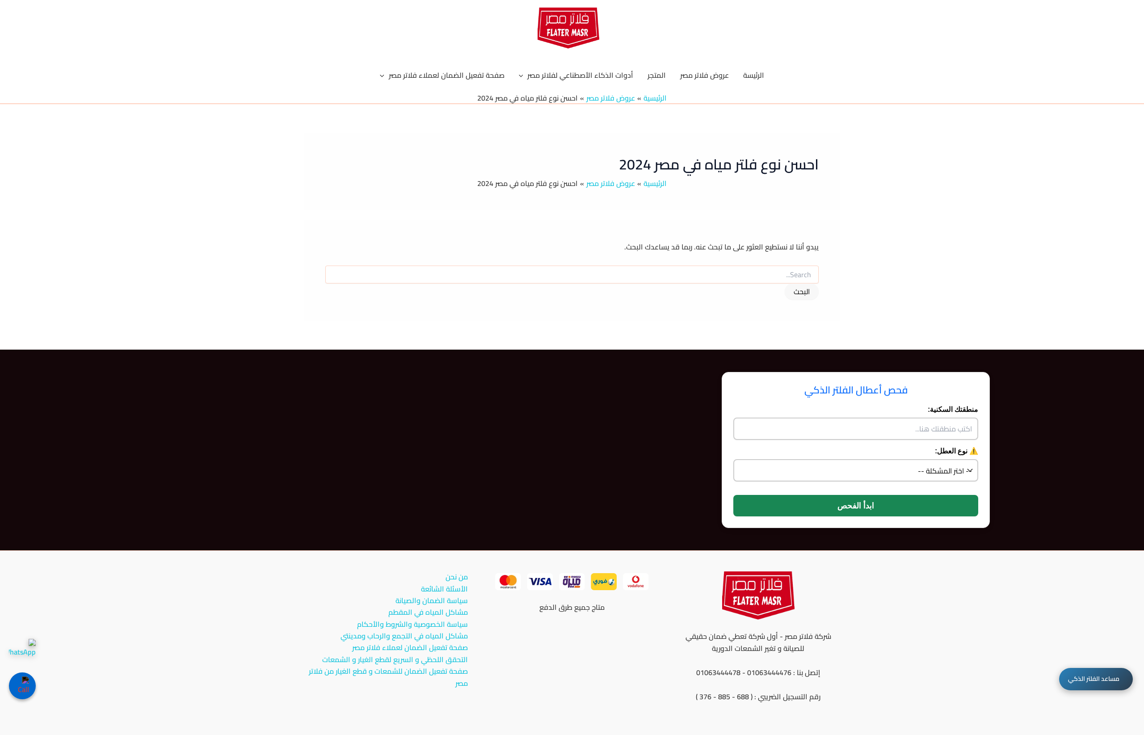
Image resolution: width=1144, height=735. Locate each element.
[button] (523, 75)
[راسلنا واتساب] (22, 652)
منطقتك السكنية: (953, 409)
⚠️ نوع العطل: (956, 451)
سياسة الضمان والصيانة (431, 600)
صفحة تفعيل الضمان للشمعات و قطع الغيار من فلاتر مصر (388, 677)
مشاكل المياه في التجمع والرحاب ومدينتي (404, 636)
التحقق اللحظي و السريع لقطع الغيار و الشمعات (395, 659)
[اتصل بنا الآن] (22, 685)
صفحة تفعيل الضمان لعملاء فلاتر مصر (410, 647)
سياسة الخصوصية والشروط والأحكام (412, 624)
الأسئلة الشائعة (444, 589)
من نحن (457, 577)
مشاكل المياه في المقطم (428, 612)
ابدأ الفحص (855, 505)
